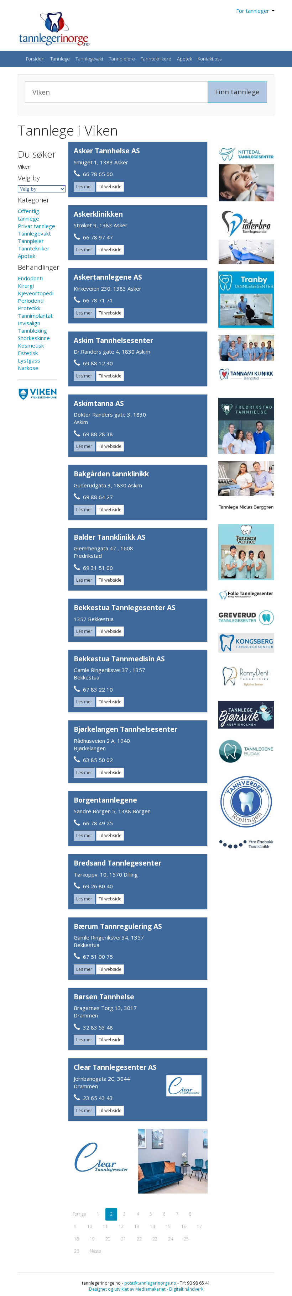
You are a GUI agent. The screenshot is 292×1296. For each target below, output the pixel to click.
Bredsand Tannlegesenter (117, 863)
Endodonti (30, 278)
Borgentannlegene (105, 800)
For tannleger (254, 10)
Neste (95, 1251)
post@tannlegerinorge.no (150, 1283)
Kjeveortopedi (35, 293)
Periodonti (30, 300)
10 (89, 1226)
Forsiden (35, 58)
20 (107, 1239)
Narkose (28, 367)
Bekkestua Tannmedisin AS (119, 658)
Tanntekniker (33, 248)
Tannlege (60, 58)
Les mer (84, 187)
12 (121, 1226)
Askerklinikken (98, 214)
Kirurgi (26, 285)
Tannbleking (32, 330)
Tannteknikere (156, 58)
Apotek (184, 58)
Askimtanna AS (99, 403)
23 (154, 1239)
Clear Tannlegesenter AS (115, 1067)
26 (76, 1251)
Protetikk (29, 308)
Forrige (79, 1214)
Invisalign (29, 323)
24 (170, 1239)
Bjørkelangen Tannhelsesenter (125, 729)
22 (139, 1239)
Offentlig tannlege (28, 214)
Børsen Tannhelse (104, 996)
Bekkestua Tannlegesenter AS (125, 607)
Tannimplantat (35, 315)
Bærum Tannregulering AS (118, 926)
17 (199, 1226)
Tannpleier (31, 240)
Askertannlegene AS (108, 277)
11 (105, 1226)
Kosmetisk (31, 345)
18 (76, 1239)
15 (168, 1226)
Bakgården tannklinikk (111, 473)
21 (123, 1239)
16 (183, 1226)
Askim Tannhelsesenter (113, 340)
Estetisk (28, 352)
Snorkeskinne (34, 338)
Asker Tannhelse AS (107, 150)
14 (152, 1226)
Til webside (110, 187)
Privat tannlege (36, 225)
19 (92, 1239)
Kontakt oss (209, 58)
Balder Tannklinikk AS (110, 537)
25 (186, 1239)
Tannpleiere (122, 58)
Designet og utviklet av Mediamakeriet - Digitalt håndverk (146, 1289)
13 (136, 1226)
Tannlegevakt (89, 58)
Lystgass (29, 360)
